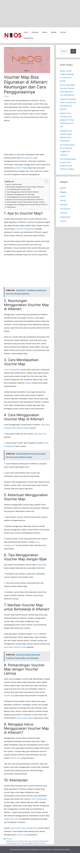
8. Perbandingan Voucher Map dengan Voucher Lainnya (25, 202)
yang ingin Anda (40, 434)
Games (44, 32)
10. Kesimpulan (10, 207)
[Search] (73, 51)
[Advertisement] (40, 13)
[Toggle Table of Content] (45, 181)
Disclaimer (35, 849)
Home (26, 32)
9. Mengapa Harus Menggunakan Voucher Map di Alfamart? (26, 204)
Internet (63, 32)
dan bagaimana (27, 158)
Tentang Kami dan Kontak (61, 849)
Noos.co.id (26, 849)
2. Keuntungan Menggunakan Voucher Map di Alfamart (24, 187)
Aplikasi (53, 32)
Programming (28, 38)
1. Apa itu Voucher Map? (13, 184)
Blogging (63, 192)
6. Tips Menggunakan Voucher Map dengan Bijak (22, 197)
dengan (28, 383)
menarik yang (9, 696)
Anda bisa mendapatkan (24, 229)
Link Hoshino (65, 209)
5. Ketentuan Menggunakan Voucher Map (19, 194)
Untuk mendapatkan (12, 370)
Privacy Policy (46, 849)
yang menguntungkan (24, 718)
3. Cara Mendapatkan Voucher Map (17, 189)
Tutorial (63, 221)
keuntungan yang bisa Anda (15, 647)
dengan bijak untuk (11, 819)
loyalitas (36, 634)
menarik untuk (15, 758)
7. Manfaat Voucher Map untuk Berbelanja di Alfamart (24, 199)
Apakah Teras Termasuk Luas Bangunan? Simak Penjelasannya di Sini (67, 120)
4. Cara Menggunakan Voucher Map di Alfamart (22, 192)
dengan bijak (41, 565)
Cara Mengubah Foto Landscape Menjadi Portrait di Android (25, 843)
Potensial (9, 839)
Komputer (35, 32)
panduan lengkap (21, 168)
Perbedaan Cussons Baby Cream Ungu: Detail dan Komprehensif (27, 841)
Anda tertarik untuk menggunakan (23, 828)
